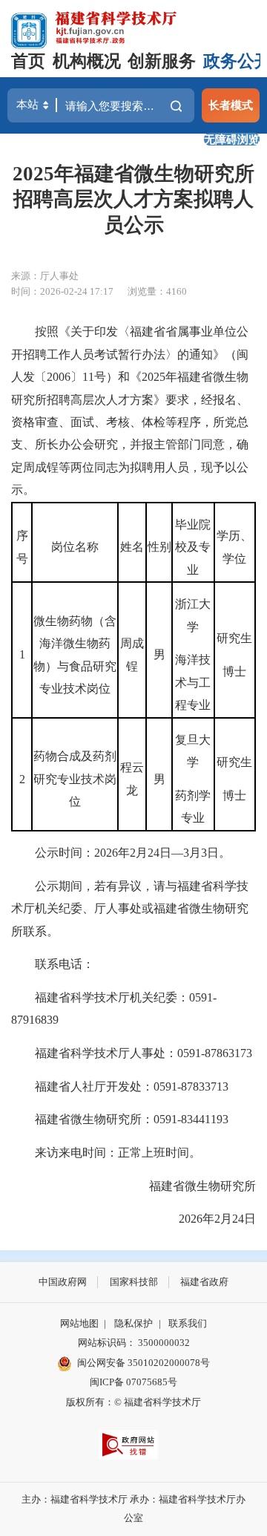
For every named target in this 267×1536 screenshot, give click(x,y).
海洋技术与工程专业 (193, 682)
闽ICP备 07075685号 (133, 1382)
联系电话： (52, 964)
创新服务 (162, 61)
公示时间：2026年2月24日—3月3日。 (121, 852)
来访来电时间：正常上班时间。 (106, 1152)
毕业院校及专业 (193, 547)
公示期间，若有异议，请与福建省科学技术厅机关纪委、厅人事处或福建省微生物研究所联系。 (129, 909)
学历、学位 (234, 546)
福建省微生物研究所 (190, 1186)
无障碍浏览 (232, 139)
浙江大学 (193, 615)
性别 (159, 546)
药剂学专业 (193, 806)
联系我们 (187, 1323)
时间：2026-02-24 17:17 (62, 291)
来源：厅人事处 (45, 275)
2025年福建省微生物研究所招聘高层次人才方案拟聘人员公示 (133, 199)
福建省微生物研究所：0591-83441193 (119, 1119)
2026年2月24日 (205, 1218)
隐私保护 (133, 1323)
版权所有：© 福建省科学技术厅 (133, 1402)
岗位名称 (75, 546)
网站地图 (79, 1323)
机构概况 (87, 61)
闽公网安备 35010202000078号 (143, 1362)
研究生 (234, 638)
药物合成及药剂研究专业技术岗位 (74, 779)
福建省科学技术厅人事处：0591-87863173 (131, 1053)
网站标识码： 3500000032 (134, 1342)
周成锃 (132, 654)
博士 (234, 671)
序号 (22, 546)
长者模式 (230, 105)
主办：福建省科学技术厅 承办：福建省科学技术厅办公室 (133, 1508)
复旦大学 (193, 750)
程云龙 (132, 778)
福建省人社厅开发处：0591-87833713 (119, 1086)
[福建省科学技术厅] (116, 25)
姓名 (132, 546)
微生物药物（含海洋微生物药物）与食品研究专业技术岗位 (74, 655)
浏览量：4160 (157, 291)
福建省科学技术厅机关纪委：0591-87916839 (114, 1008)
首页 (28, 61)
